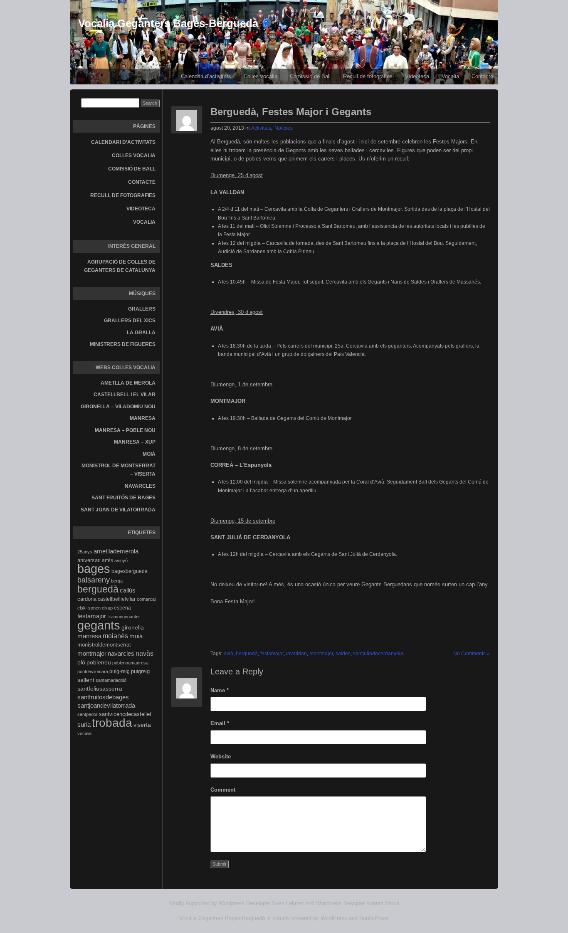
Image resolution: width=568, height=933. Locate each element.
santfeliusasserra (99, 688)
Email (219, 723)
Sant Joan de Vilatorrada (118, 510)
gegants (98, 625)
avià (228, 654)
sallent (85, 679)
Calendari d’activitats (206, 76)
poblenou (98, 662)
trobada (112, 722)
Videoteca (417, 76)
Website (220, 756)
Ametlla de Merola (128, 383)
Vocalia (450, 76)
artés (107, 560)
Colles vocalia (260, 76)
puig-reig (119, 671)
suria (84, 724)
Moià (149, 454)
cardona (86, 599)
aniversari (89, 560)
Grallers (142, 309)
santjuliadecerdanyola (378, 654)
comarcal (146, 599)
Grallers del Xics (130, 320)
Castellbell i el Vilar (125, 394)
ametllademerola (116, 551)
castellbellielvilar (117, 599)
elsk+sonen (89, 607)
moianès (115, 635)
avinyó (121, 560)
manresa (89, 635)
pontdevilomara (92, 671)
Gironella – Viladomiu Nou (118, 407)
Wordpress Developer (244, 903)
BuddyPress (374, 918)
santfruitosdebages (103, 697)
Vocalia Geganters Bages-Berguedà (168, 23)
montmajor (91, 653)
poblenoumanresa (130, 662)
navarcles (121, 653)
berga (117, 580)
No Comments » (471, 654)
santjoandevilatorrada (106, 705)
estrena (122, 608)
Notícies (283, 128)
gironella (132, 627)
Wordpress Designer (340, 903)
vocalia (84, 733)
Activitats (261, 128)
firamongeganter (123, 616)
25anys (84, 551)
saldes (343, 654)
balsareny (93, 580)
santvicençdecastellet (125, 714)
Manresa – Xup (135, 442)
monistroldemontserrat (104, 645)
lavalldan (296, 654)
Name (219, 690)
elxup (107, 607)
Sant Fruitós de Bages (123, 498)
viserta (142, 724)
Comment (222, 790)
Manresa (143, 418)
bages (93, 568)
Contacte (482, 76)
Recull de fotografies (368, 76)
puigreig (140, 671)
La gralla (141, 333)
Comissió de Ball (310, 76)
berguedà (98, 589)
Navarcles (140, 486)
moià (136, 635)
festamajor (91, 616)
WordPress (334, 918)
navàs (144, 653)
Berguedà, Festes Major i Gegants (290, 111)
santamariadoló (111, 680)
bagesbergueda (129, 571)
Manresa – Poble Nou (125, 430)
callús (128, 590)
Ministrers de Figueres (123, 344)
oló (81, 662)
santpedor (87, 714)
